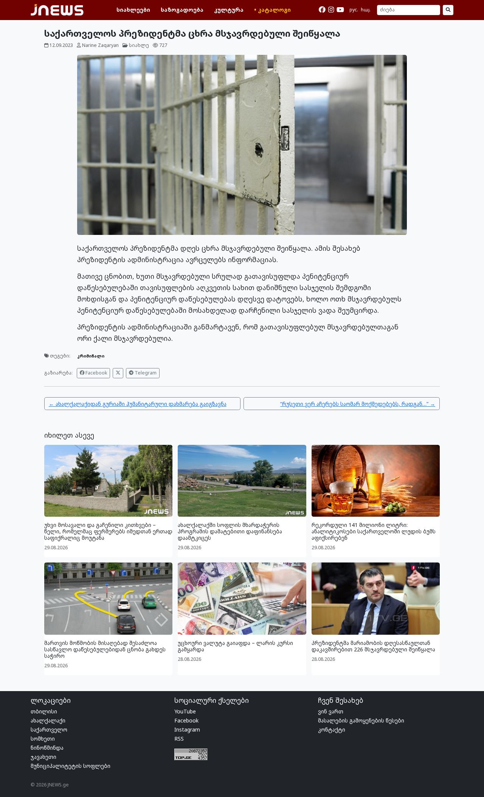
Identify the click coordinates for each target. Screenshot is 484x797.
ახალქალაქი (48, 720)
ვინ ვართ (330, 711)
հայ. (366, 9)
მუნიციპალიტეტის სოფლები (70, 765)
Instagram (187, 729)
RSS (179, 738)
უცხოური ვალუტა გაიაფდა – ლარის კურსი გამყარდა (235, 646)
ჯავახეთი (43, 756)
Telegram (145, 373)
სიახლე (139, 45)
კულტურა (229, 9)
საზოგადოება (182, 9)
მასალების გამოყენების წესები (361, 720)
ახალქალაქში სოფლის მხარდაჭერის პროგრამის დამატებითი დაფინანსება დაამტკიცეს (230, 531)
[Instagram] (331, 10)
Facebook (95, 373)
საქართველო (49, 729)
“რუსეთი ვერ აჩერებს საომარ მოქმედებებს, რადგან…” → (357, 403)
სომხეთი (43, 738)
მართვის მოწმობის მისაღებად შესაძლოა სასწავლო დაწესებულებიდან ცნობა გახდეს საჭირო (105, 649)
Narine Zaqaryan (100, 45)
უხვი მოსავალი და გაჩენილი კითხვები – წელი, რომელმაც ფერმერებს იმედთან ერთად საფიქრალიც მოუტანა (108, 531)
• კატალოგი (272, 9)
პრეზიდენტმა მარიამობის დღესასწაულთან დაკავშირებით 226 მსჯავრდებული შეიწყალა (373, 646)
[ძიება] (448, 10)
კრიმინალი (90, 356)
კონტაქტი (331, 729)
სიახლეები (133, 9)
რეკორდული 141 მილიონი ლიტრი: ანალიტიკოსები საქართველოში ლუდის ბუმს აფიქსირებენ (374, 531)
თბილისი (44, 711)
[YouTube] (340, 10)
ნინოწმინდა (47, 747)
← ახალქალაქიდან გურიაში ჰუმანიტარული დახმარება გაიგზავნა (137, 403)
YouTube (185, 711)
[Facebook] (322, 10)
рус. (353, 9)
